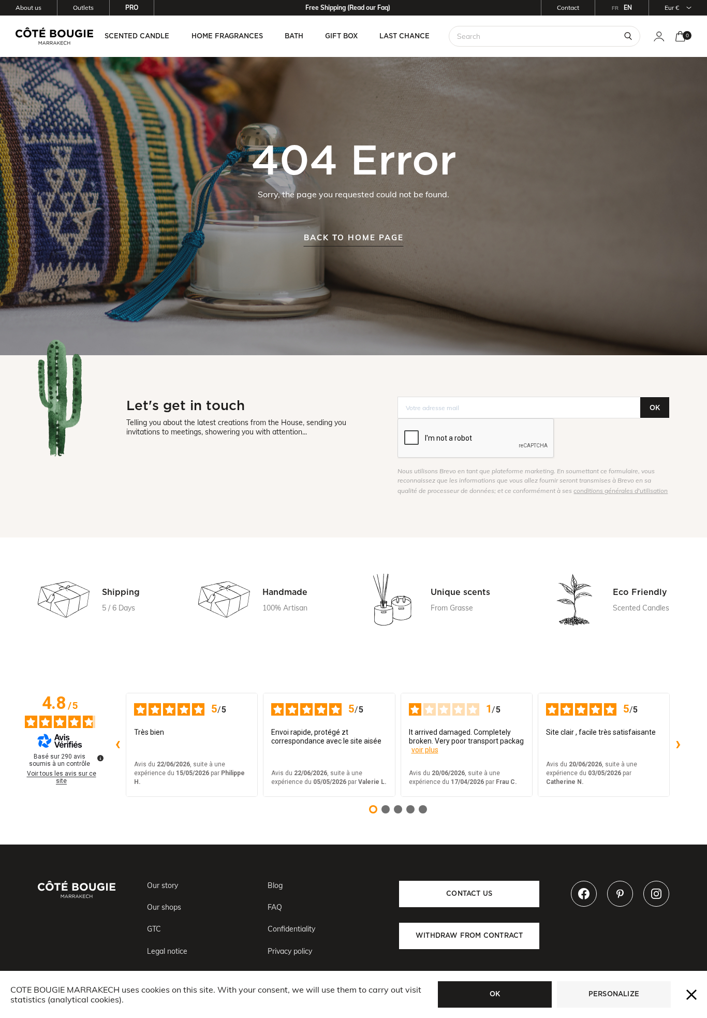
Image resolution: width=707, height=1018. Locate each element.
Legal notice (167, 951)
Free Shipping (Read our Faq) (347, 7)
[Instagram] (656, 894)
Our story (162, 885)
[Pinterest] (620, 894)
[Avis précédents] (117, 745)
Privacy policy (290, 951)
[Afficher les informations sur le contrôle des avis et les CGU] (100, 758)
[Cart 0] (680, 36)
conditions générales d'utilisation (620, 491)
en (628, 7)
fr (615, 8)
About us (28, 7)
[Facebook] (584, 894)
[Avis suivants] (678, 745)
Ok (495, 994)
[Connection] (659, 36)
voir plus (424, 750)
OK (655, 408)
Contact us (469, 893)
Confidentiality (291, 929)
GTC (154, 929)
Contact (568, 7)
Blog (275, 885)
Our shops (164, 907)
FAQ (275, 907)
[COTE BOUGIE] (54, 36)
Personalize (613, 994)
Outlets (83, 7)
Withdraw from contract (469, 935)
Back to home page (354, 237)
